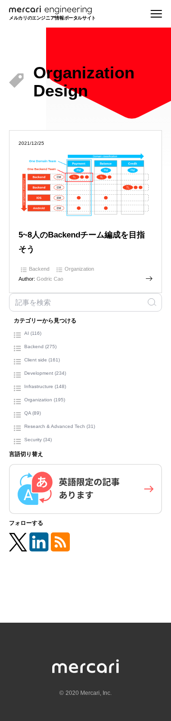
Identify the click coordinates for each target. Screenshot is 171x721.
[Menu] (156, 13)
